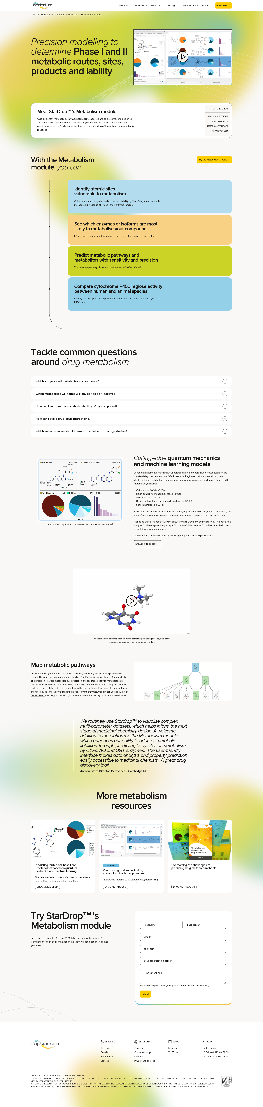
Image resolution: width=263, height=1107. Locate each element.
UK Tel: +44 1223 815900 (215, 1052)
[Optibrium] (44, 5)
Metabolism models (218, 121)
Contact (138, 1056)
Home (34, 15)
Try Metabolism (220, 131)
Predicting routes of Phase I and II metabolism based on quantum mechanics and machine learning (56, 868)
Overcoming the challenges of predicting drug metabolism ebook (193, 866)
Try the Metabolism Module (213, 159)
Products (139, 5)
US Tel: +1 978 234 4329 (215, 1056)
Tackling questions (218, 116)
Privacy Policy (202, 985)
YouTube (173, 1052)
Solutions (124, 5)
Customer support (144, 1052)
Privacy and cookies (144, 1060)
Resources (156, 5)
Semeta (105, 1060)
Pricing (171, 5)
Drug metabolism (47, 886)
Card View (86, 677)
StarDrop (59, 15)
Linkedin (172, 1048)
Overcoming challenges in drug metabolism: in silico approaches (123, 872)
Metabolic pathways (217, 126)
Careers (138, 1048)
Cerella (104, 1052)
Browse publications (146, 543)
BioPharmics (107, 1056)
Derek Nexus (38, 695)
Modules (72, 15)
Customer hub (188, 5)
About (205, 5)
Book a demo (223, 5)
